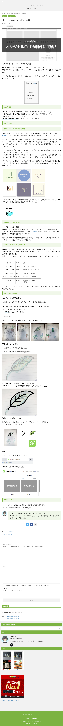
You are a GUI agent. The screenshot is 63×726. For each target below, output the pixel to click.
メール (5, 573)
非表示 (34, 83)
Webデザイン (11, 531)
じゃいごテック (31, 8)
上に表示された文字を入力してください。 (13, 590)
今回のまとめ (30, 98)
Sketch (34, 232)
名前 (4, 566)
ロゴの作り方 (30, 92)
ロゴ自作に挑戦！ (31, 95)
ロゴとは (29, 89)
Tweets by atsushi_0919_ (10, 700)
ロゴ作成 (10, 534)
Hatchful (5, 136)
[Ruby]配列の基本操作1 (13, 616)
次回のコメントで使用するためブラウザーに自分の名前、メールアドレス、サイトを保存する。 (27, 585)
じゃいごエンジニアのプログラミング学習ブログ (31, 721)
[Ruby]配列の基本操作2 (13, 618)
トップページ (26, 714)
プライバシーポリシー (35, 714)
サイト (4, 579)
